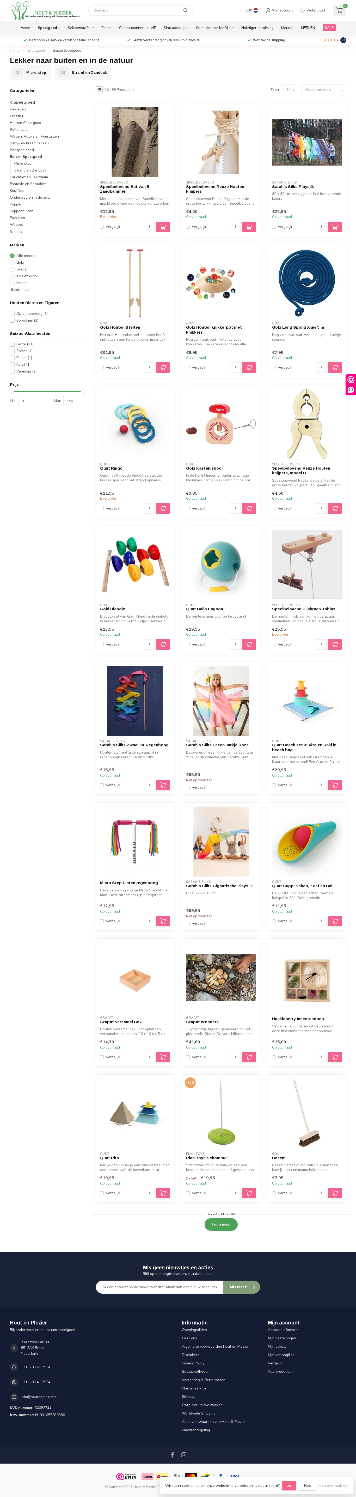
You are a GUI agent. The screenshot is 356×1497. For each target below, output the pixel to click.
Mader (21, 283)
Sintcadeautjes (176, 27)
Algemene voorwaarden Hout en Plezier (215, 1346)
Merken (287, 27)
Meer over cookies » (333, 1485)
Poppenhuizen (21, 211)
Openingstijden (194, 1329)
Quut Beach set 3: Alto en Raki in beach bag (304, 747)
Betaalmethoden (196, 1371)
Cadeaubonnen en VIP (137, 27)
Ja (289, 1485)
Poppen (16, 204)
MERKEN (308, 27)
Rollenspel (19, 129)
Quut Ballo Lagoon (204, 609)
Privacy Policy (193, 1363)
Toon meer (221, 1224)
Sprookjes (27, 320)
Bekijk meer (20, 289)
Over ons (189, 1338)
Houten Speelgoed (25, 122)
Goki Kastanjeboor (204, 468)
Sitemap (188, 1396)
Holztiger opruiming (257, 27)
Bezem (279, 1158)
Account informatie (283, 1329)
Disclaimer (190, 1354)
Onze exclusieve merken (202, 1405)
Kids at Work (27, 276)
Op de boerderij (32, 314)
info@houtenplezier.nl (39, 1396)
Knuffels (17, 190)
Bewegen (18, 109)
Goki (20, 262)
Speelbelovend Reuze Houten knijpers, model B (301, 470)
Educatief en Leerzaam (29, 177)
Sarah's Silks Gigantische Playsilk (219, 886)
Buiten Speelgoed (67, 50)
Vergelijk (113, 227)
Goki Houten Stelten (120, 327)
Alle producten (280, 1371)
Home (25, 27)
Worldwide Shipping (199, 1413)
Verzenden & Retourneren (203, 1379)
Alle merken (26, 256)
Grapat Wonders (202, 1022)
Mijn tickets (277, 1346)
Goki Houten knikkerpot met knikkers (214, 329)
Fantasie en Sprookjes (28, 183)
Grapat (22, 269)
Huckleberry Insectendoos (298, 1018)
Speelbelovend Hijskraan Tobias (303, 609)
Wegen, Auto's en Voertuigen (34, 136)
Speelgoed (47, 27)
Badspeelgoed (22, 149)
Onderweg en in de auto (30, 197)
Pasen (106, 27)
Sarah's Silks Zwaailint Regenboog (134, 745)
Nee (307, 1485)
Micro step (23, 163)
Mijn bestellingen (282, 1338)
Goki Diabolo (112, 609)
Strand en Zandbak (30, 170)
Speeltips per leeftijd (213, 27)
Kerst (23, 364)
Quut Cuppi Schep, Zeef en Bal (302, 886)
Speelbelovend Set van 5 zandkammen (124, 188)
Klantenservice (194, 1388)
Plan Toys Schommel (207, 1158)
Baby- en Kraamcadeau (29, 143)
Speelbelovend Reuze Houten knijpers (215, 188)
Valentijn (26, 371)
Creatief (16, 116)
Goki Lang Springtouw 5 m (298, 327)
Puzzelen (17, 217)
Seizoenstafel (79, 27)
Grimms (16, 231)
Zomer (24, 351)
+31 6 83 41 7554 (35, 1367)
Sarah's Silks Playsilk (293, 186)
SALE (329, 27)
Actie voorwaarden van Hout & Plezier (214, 1421)
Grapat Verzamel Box (121, 1022)
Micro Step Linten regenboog (129, 882)
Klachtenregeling (196, 1430)
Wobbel (16, 224)
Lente (24, 344)
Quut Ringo (111, 468)
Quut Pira (109, 1158)
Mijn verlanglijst (281, 1354)
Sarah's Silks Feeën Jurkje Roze (217, 745)
